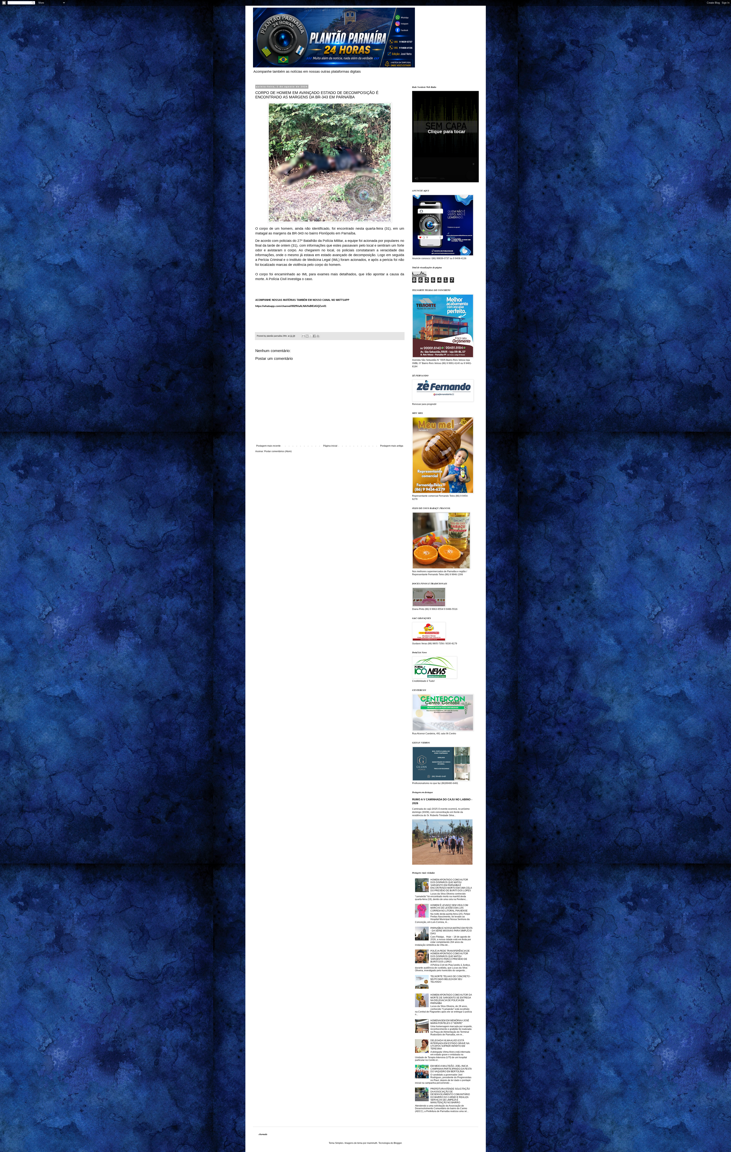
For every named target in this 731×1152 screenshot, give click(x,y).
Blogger (398, 1143)
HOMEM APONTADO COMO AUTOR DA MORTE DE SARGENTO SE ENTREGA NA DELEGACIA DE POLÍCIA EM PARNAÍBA (451, 998)
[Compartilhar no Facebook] (314, 336)
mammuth (372, 1143)
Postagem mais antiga (391, 446)
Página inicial (330, 446)
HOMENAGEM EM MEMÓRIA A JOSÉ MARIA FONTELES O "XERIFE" (449, 1022)
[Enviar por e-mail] (303, 336)
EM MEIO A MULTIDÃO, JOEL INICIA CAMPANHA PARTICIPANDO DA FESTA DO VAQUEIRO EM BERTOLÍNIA (451, 1069)
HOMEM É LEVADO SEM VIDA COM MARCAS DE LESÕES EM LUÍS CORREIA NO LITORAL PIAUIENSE (449, 908)
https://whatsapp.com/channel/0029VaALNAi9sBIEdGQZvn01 (290, 306)
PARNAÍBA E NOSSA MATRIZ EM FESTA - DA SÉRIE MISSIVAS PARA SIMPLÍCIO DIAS (451, 931)
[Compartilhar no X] (311, 336)
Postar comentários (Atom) (278, 451)
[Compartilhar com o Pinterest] (318, 336)
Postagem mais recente (268, 446)
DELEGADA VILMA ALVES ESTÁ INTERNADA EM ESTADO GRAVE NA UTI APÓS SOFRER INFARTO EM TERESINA (449, 1044)
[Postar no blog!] (307, 336)
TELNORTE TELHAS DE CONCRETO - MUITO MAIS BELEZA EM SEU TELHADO (450, 979)
